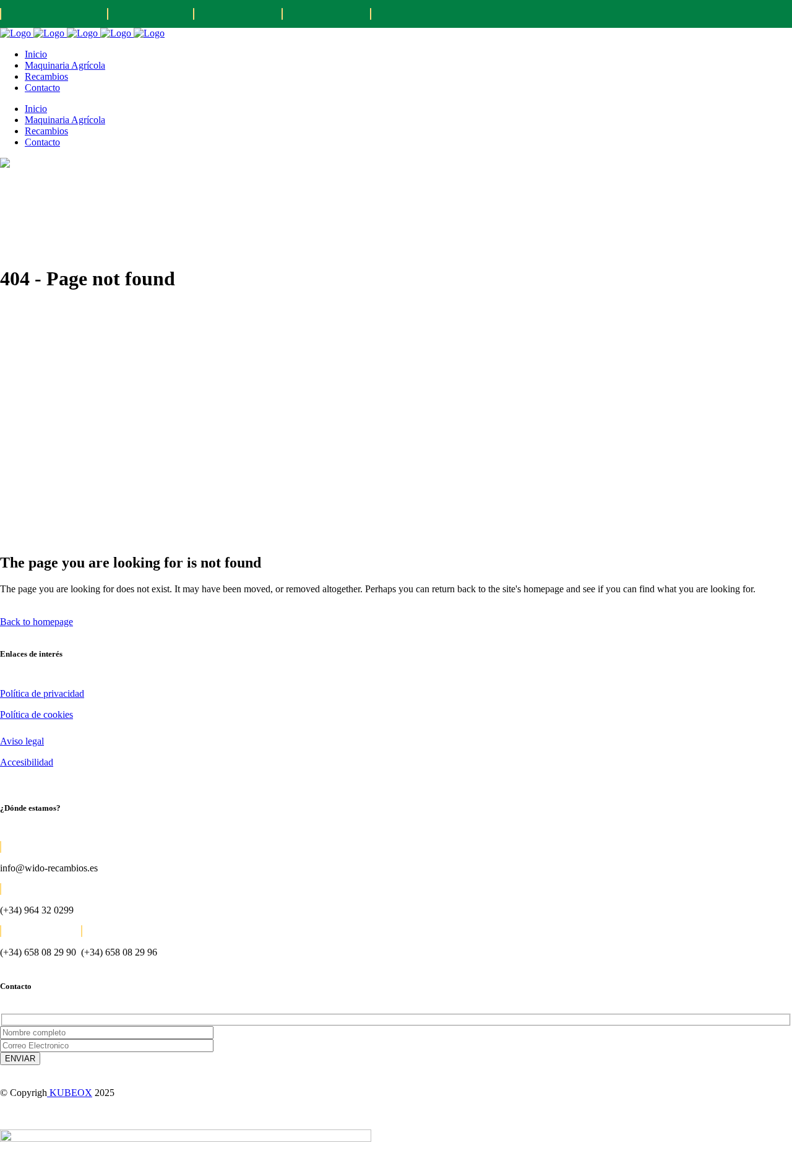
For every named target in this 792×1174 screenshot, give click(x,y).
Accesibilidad (26, 762)
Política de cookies (36, 714)
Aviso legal (22, 741)
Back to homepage (36, 621)
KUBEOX (69, 1092)
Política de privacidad (42, 693)
